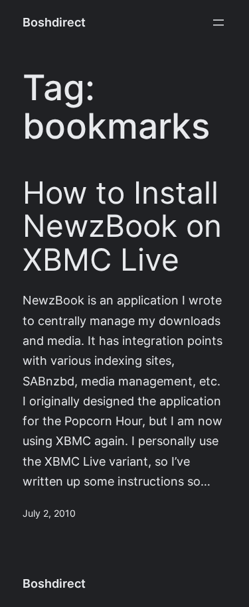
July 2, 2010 (49, 513)
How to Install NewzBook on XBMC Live (122, 226)
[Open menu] (218, 23)
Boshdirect (54, 22)
